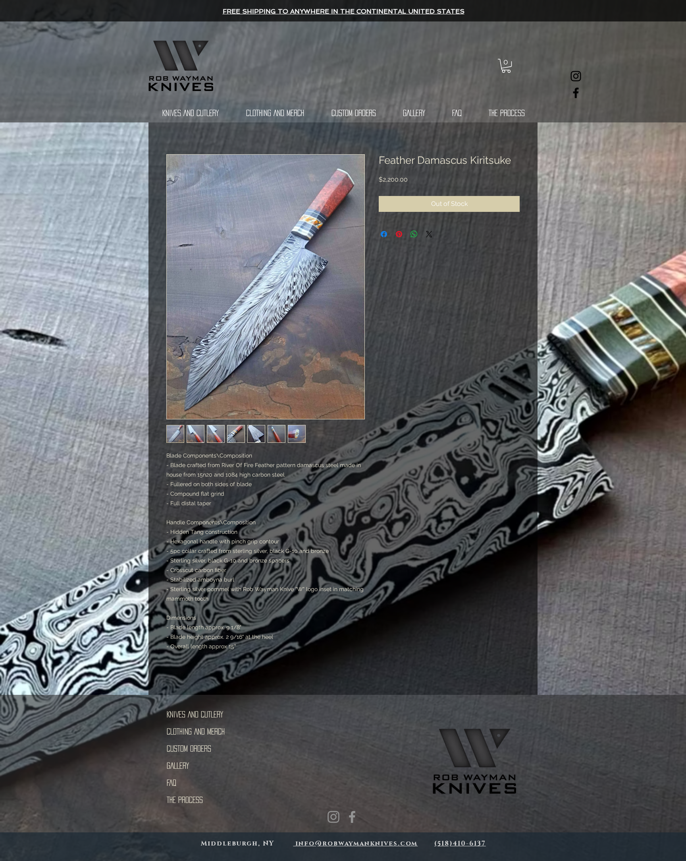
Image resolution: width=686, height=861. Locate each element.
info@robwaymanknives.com (355, 843)
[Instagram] (576, 76)
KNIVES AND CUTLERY (195, 714)
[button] (506, 66)
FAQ (171, 783)
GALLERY (178, 765)
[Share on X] (429, 234)
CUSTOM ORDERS (189, 748)
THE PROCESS (185, 800)
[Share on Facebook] (384, 234)
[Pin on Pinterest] (399, 234)
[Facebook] (576, 93)
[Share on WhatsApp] (414, 234)
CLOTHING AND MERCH (196, 731)
